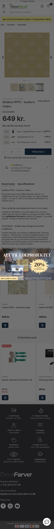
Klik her (27, 264)
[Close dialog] (51, 251)
